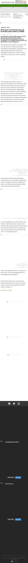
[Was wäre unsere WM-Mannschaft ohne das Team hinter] (14, 467)
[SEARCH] (26, 5)
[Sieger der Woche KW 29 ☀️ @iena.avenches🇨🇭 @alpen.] (14, 509)
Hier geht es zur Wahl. (6, 290)
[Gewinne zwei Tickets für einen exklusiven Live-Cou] (14, 494)
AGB (11, 559)
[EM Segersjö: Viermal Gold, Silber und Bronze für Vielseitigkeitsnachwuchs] (6, 10)
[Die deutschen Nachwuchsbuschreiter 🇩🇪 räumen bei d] (14, 452)
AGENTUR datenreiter (21, 555)
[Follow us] (24, 5)
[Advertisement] (14, 384)
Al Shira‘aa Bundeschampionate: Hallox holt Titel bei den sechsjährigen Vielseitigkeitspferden (18, 16)
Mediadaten (15, 559)
